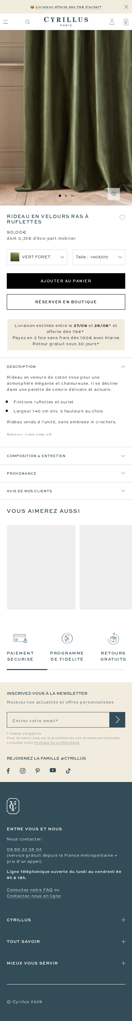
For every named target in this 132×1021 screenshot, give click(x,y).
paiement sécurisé (20, 656)
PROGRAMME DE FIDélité (67, 656)
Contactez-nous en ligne (34, 896)
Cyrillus (19, 920)
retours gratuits (114, 656)
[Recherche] (27, 22)
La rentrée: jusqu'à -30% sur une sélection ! (66, 6)
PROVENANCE (22, 473)
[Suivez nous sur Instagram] (22, 771)
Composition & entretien (36, 455)
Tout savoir (23, 941)
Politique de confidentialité (57, 743)
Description (21, 366)
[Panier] (126, 22)
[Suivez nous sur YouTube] (53, 770)
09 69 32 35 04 (24, 849)
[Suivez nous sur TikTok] (68, 771)
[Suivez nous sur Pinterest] (38, 771)
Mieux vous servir (32, 963)
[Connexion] (111, 21)
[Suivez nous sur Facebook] (8, 771)
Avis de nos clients (29, 491)
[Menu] (5, 22)
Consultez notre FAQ (30, 890)
